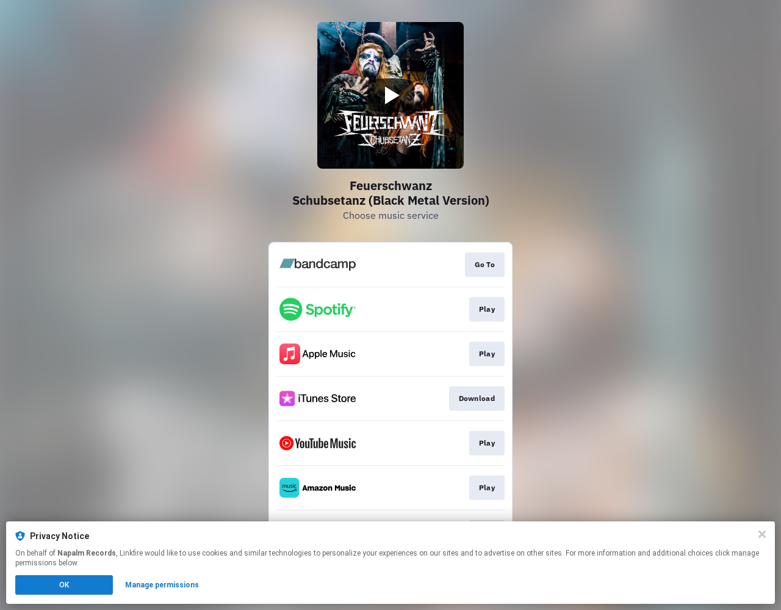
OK (64, 585)
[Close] (762, 534)
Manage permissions (162, 585)
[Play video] (390, 95)
